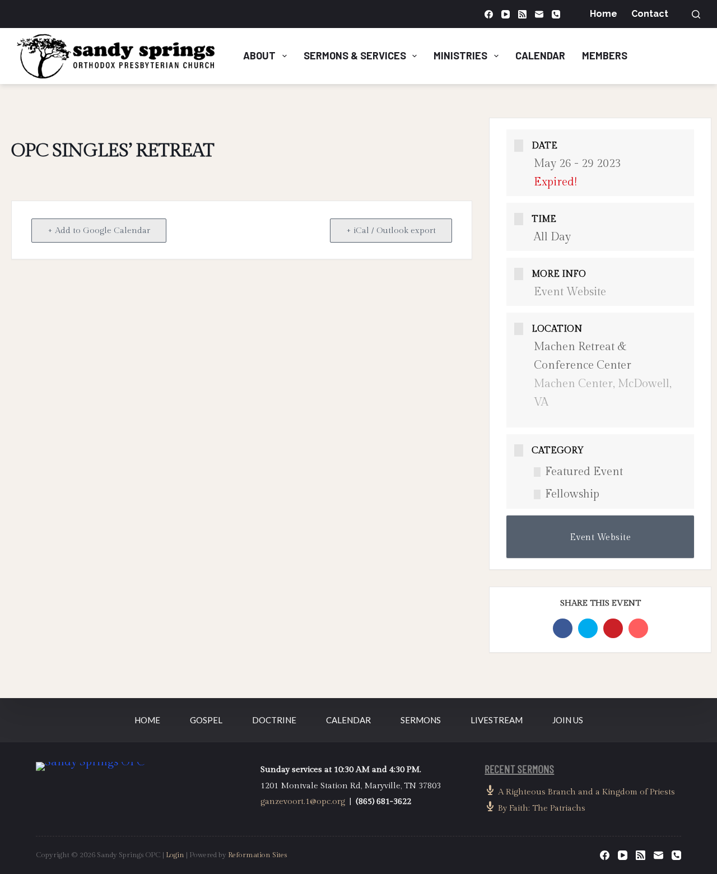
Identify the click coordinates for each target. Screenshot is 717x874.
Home (603, 13)
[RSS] (522, 14)
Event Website (570, 292)
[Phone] (556, 14)
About (259, 55)
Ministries (460, 55)
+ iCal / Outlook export (391, 230)
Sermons (421, 720)
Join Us (567, 720)
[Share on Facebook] (562, 628)
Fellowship (572, 494)
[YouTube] (505, 14)
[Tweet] (588, 628)
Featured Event (584, 471)
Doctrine (274, 720)
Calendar (540, 55)
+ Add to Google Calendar (99, 230)
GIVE (678, 55)
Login (175, 854)
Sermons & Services (355, 55)
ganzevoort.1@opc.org (302, 801)
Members (604, 55)
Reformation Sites (257, 854)
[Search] (696, 14)
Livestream (497, 720)
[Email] (539, 14)
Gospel (206, 720)
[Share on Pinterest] (613, 628)
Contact (649, 13)
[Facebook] (489, 14)
